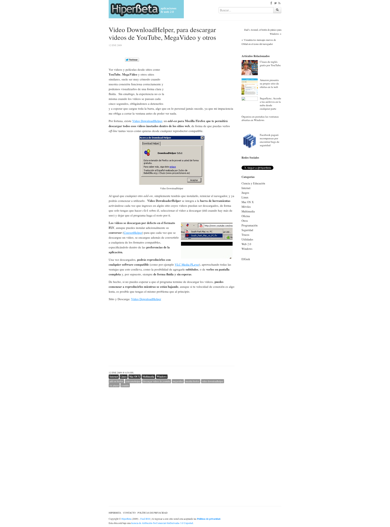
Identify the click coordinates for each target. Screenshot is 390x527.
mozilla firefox (192, 381)
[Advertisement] (200, 72)
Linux (123, 376)
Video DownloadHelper (147, 121)
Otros (245, 221)
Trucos (245, 235)
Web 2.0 (246, 244)
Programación (250, 225)
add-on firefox (116, 381)
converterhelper (133, 381)
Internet (113, 376)
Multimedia (148, 376)
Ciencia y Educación (253, 183)
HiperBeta (115, 512)
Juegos (245, 193)
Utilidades (247, 239)
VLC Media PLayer (187, 264)
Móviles (246, 207)
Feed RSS (145, 518)
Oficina (246, 216)
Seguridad (247, 230)
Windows (162, 376)
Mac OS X (134, 376)
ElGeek (246, 259)
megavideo (178, 381)
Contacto (129, 512)
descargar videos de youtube (156, 381)
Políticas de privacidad (153, 512)
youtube (125, 385)
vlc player (114, 385)
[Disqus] (172, 438)
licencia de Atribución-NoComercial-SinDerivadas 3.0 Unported (162, 523)
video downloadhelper (212, 381)
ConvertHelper (133, 232)
